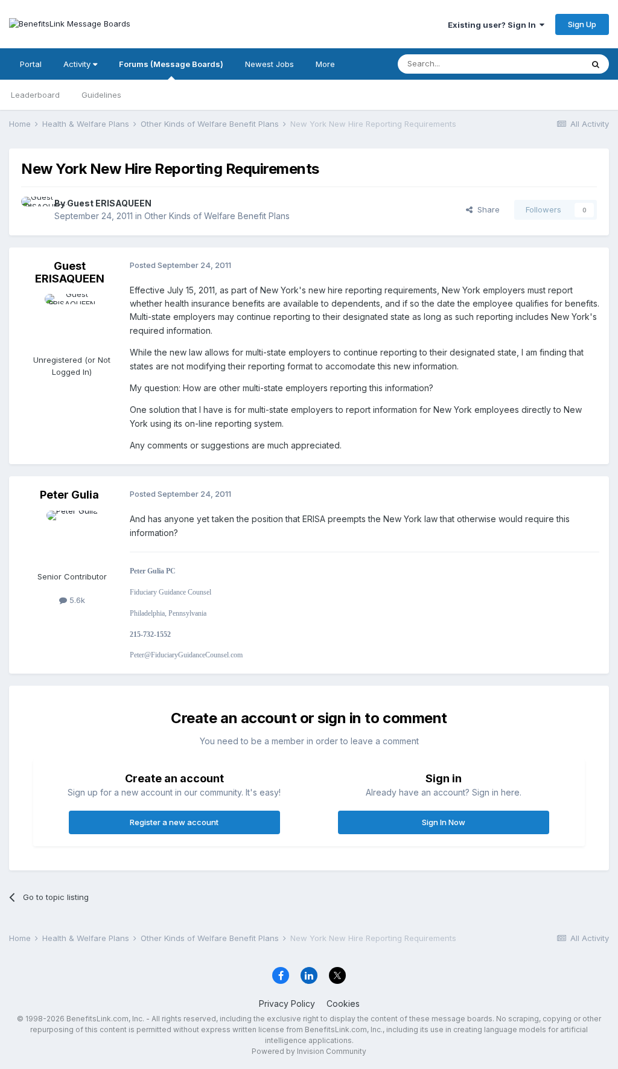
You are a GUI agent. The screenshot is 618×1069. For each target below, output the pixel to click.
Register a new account (174, 822)
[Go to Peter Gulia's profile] (72, 538)
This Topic (547, 63)
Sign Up (582, 24)
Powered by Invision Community (309, 1051)
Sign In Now (443, 822)
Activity (78, 64)
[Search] (595, 64)
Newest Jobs (269, 64)
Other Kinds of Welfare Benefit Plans (217, 216)
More (325, 64)
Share (486, 209)
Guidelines (101, 95)
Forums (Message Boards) (171, 64)
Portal (31, 64)
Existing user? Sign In (494, 25)
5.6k (76, 600)
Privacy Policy (287, 1003)
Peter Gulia (69, 494)
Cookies (343, 1003)
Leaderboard (35, 95)
